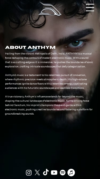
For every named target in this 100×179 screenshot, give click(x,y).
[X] (37, 172)
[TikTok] (46, 172)
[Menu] (90, 7)
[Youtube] (54, 172)
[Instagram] (29, 172)
